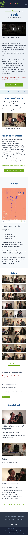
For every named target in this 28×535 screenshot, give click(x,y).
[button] (8, 279)
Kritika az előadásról (10, 484)
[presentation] (14, 417)
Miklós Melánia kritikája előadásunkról (13, 165)
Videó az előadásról (8, 92)
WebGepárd (13, 531)
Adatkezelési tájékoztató (10, 516)
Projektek (15, 11)
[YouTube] (12, 524)
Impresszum (21, 516)
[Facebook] (15, 524)
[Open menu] (26, 3)
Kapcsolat (7, 519)
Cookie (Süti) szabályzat (17, 519)
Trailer (4, 459)
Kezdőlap (8, 11)
